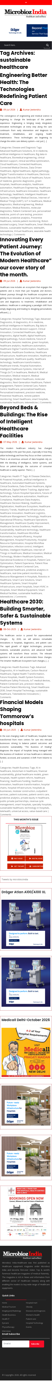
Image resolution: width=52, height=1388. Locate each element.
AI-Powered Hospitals (11, 479)
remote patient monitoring (26, 221)
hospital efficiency (22, 536)
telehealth (39, 227)
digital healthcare (21, 170)
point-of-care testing (21, 214)
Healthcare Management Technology (19, 516)
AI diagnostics (20, 322)
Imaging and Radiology (11, 1311)
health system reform (22, 777)
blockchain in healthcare (24, 771)
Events (29, 1327)
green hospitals (40, 342)
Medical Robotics (21, 207)
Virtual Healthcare (23, 231)
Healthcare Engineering (25, 187)
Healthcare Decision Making (14, 503)
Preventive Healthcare (11, 395)
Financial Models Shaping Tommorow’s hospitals (21, 713)
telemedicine (6, 231)
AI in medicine (40, 150)
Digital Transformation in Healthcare (19, 174)
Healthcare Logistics (34, 513)
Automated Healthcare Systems (28, 482)
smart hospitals (40, 399)
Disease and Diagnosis (24, 147)
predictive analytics (20, 217)
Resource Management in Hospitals (18, 576)
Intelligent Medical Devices (23, 197)
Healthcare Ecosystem (26, 506)
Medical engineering (23, 204)
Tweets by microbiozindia (15, 879)
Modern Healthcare (23, 379)
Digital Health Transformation (28, 673)
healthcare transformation (26, 362)
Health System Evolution (31, 677)
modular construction (24, 791)
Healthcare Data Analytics (26, 499)
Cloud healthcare (9, 164)
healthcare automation (34, 345)
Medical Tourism (9, 1307)
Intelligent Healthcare (21, 549)
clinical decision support (24, 328)
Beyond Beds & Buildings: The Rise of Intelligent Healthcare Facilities (24, 421)
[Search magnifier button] (47, 45)
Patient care (31, 1319)
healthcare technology (26, 529)
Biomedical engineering (24, 157)
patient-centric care (39, 794)
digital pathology (40, 170)
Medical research (21, 375)
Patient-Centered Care (24, 211)
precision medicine (35, 392)
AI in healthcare (21, 670)
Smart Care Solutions (23, 579)
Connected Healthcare (30, 164)
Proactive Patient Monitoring (15, 687)
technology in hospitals (37, 807)
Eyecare (5, 1323)
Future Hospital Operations (27, 493)
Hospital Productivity (26, 539)
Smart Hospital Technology (20, 690)
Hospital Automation (30, 365)
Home (4, 1302)
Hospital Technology (23, 318)
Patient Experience (24, 563)
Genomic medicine (21, 342)
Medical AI (33, 372)
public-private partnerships (14, 801)
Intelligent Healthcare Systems (16, 369)
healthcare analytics (21, 184)
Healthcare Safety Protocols (14, 680)
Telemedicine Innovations (25, 693)
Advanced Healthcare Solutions (16, 150)
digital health (19, 335)
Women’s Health (33, 1315)
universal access (20, 811)
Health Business (20, 667)
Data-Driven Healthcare (31, 486)
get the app (19, 866)
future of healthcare (32, 177)
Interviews (6, 1331)
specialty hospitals (41, 804)
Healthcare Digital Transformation (18, 348)
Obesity (29, 1307)
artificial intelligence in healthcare (17, 154)
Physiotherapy (8, 1327)
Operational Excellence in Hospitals (18, 559)
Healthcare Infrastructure (31, 509)
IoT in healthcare (33, 201)
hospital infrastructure (19, 787)
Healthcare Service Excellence (15, 526)
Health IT (17, 476)
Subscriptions (37, 866)
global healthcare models (28, 774)
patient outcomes (18, 794)
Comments (19, 234)
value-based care (38, 811)
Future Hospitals (8, 677)
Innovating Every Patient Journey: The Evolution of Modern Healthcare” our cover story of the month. (26, 257)
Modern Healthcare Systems (28, 556)
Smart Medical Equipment (24, 589)
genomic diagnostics (23, 180)
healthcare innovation (27, 191)
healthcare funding (20, 781)
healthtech (18, 194)
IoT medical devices (40, 680)
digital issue (37, 858)
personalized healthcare (32, 389)
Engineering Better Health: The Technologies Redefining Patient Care (23, 89)
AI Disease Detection (39, 476)
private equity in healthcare (35, 797)
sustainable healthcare (21, 227)
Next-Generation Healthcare (27, 382)
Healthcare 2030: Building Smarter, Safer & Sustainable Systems (25, 612)
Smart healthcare (27, 224)
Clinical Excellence (9, 486)
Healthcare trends (9, 365)
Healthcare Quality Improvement (32, 523)
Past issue (18, 858)
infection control (23, 546)
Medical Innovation (33, 553)
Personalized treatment (12, 392)
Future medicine (27, 338)
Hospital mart (31, 1302)
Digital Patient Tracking (24, 489)
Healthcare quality (24, 359)
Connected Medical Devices (14, 167)
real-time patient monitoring (27, 573)
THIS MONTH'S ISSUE (26, 819)
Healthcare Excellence (23, 352)
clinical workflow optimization (34, 160)
